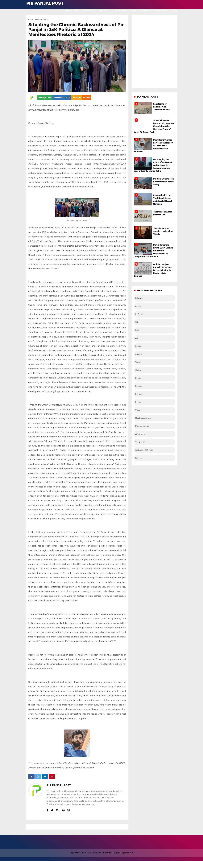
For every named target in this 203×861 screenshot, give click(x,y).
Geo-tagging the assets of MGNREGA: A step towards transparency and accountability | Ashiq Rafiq (153, 165)
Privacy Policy (163, 10)
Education (139, 298)
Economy (139, 394)
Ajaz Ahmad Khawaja (144, 450)
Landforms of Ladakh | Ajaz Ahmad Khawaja (161, 107)
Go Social (146, 10)
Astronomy (140, 434)
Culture (138, 354)
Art (136, 338)
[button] (31, 776)
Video (137, 410)
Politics (86, 98)
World (138, 362)
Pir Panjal (77, 98)
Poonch (138, 346)
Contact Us (105, 10)
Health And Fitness (143, 418)
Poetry (138, 402)
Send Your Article (85, 10)
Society (138, 306)
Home (68, 10)
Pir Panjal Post (59, 785)
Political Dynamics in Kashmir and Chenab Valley (163, 182)
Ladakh (138, 458)
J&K (137, 322)
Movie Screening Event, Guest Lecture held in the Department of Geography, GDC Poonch (153, 251)
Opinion (138, 370)
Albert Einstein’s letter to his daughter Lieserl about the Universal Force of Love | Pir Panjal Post (154, 126)
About (133, 10)
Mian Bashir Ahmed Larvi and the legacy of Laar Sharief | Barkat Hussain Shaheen (153, 146)
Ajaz (131, 853)
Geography (140, 442)
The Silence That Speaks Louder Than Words (163, 231)
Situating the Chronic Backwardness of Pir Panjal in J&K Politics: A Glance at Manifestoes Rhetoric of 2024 (76, 29)
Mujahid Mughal (142, 426)
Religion (138, 386)
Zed (137, 330)
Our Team (120, 10)
